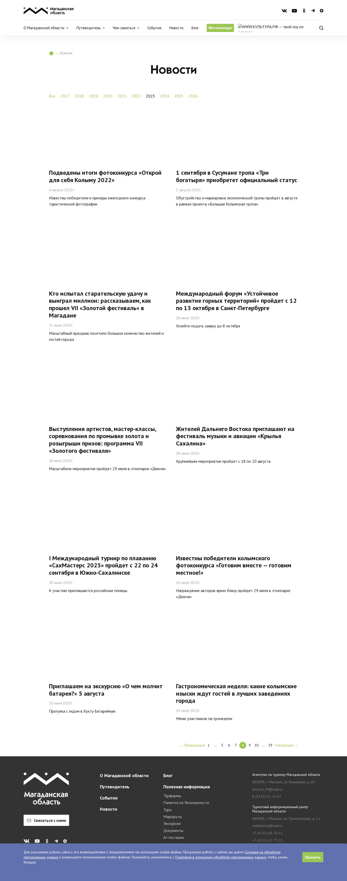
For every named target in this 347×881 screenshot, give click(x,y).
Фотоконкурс (220, 27)
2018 (79, 96)
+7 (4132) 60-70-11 (267, 833)
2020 (107, 96)
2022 (136, 96)
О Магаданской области (124, 775)
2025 (178, 96)
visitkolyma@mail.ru (267, 826)
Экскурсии (172, 823)
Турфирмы (172, 795)
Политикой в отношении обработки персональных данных (220, 857)
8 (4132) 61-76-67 (266, 796)
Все (52, 96)
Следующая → (286, 745)
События (154, 27)
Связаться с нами (50, 820)
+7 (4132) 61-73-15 (267, 840)
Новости (176, 27)
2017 (65, 96)
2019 (93, 96)
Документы (173, 830)
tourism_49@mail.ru (267, 789)
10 (257, 745)
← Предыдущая (192, 745)
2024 (164, 96)
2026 (193, 96)
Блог (195, 27)
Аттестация (173, 837)
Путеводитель (114, 787)
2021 (122, 96)
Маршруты (172, 816)
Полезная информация (186, 787)
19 (270, 745)
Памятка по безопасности (186, 802)
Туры (167, 809)
